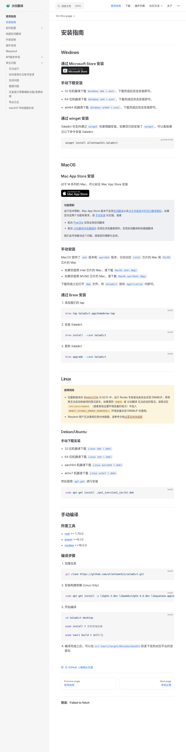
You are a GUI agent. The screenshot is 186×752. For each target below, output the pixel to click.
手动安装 (100, 215)
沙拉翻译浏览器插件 (85, 228)
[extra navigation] (178, 6)
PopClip (78, 222)
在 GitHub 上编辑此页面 (79, 667)
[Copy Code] (168, 143)
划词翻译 (118, 210)
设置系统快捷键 (133, 416)
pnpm (68, 539)
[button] (25, 28)
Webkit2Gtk (91, 397)
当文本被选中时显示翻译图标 (145, 210)
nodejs (69, 545)
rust (67, 533)
